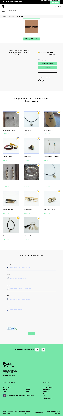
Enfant (27, 391)
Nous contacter (47, 67)
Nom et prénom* (10, 264)
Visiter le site (47, 71)
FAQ (44, 395)
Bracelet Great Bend (8, 209)
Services (28, 389)
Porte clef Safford (28, 235)
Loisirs (4, 391)
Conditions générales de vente (24, 412)
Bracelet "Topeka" (28, 183)
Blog (44, 396)
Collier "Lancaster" (48, 130)
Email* (8, 274)
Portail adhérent (46, 389)
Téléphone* (9, 285)
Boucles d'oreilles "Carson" (9, 183)
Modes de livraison (47, 398)
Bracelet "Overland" (8, 156)
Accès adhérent (55, 2)
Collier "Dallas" (27, 130)
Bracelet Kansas (7, 235)
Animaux (28, 387)
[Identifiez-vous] (55, 6)
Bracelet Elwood (28, 209)
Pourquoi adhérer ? (47, 386)
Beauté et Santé (7, 387)
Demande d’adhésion (48, 387)
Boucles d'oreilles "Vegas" (9, 130)
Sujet (8, 295)
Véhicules (28, 386)
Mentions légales (39, 412)
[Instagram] (37, 349)
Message (9, 306)
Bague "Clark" (27, 156)
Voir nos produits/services (31, 39)
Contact (44, 393)
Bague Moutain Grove (49, 209)
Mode (4, 386)
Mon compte (45, 391)
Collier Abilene (47, 183)
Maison (5, 389)
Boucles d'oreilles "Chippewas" (51, 156)
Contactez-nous (56, 0)
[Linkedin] (43, 349)
